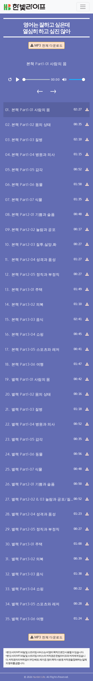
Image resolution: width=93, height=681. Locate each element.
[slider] (36, 79)
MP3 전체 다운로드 (48, 45)
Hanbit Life (39, 677)
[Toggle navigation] (83, 6)
